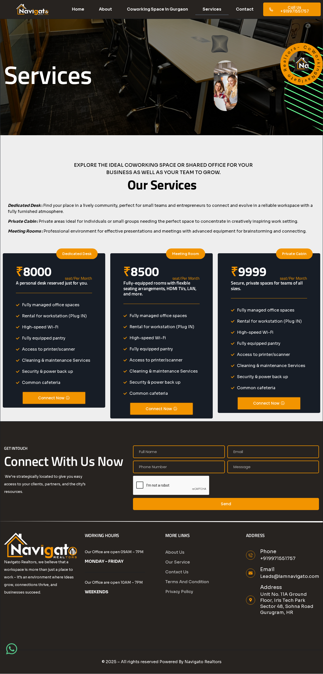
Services (212, 9)
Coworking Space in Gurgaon (157, 9)
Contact (245, 9)
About (105, 9)
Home (78, 9)
